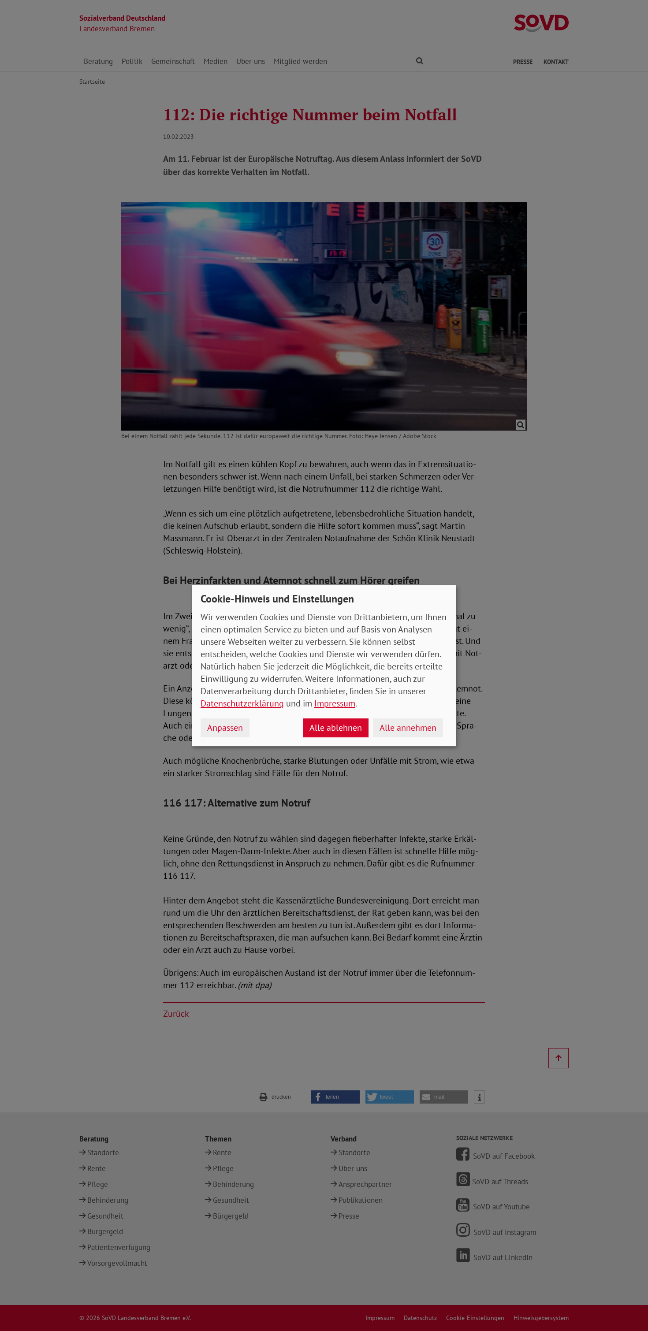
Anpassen (225, 727)
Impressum (334, 703)
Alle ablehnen (335, 727)
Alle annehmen (408, 727)
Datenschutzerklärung (242, 703)
